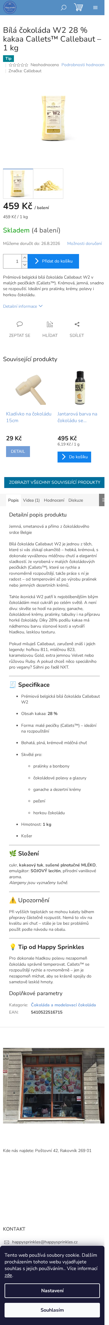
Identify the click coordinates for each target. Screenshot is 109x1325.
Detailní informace (20, 306)
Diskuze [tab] (75, 500)
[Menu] (95, 8)
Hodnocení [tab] (54, 500)
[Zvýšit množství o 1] (24, 257)
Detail (18, 451)
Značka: (24, 71)
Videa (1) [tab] (31, 500)
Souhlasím (52, 1310)
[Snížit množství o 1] (24, 264)
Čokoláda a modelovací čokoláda (63, 1005)
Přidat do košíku (57, 261)
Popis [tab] (13, 500)
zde (8, 1275)
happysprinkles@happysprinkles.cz (45, 1242)
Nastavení (52, 1290)
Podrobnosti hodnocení (83, 65)
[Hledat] (64, 8)
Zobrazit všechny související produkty (54, 482)
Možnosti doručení (84, 243)
